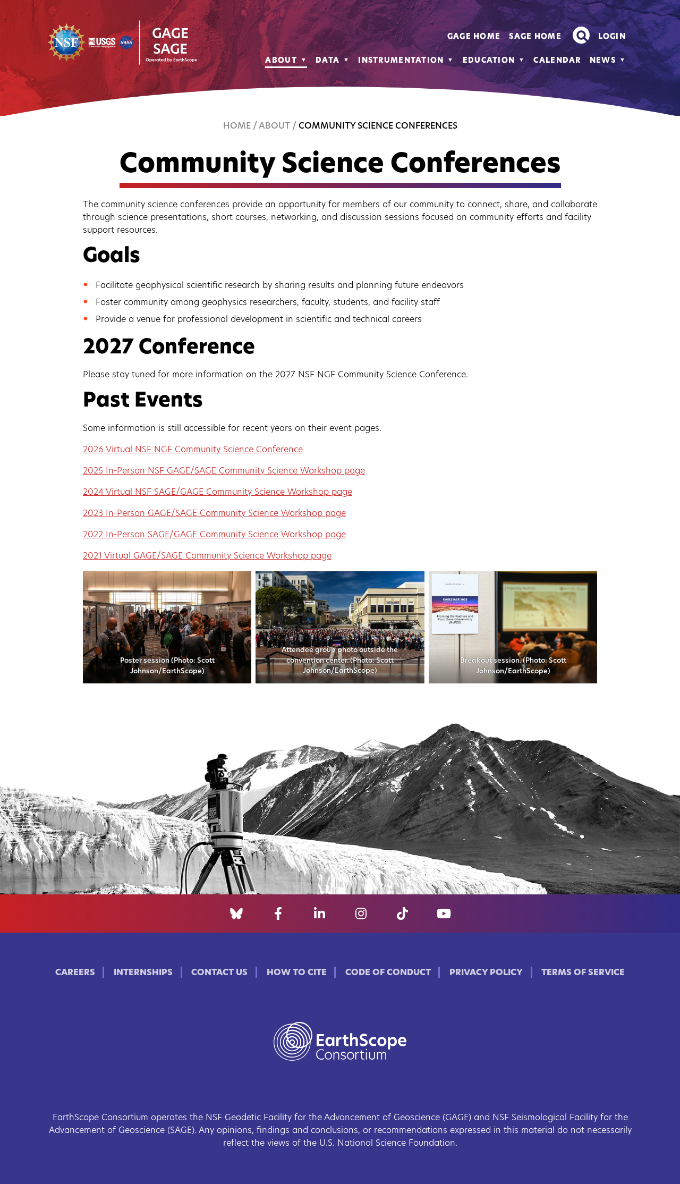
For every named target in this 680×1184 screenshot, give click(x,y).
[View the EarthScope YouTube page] (444, 913)
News (603, 61)
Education (489, 61)
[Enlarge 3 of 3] (583, 585)
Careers (75, 973)
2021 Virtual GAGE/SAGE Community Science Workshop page (207, 556)
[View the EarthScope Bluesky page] (236, 913)
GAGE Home (474, 37)
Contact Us (219, 973)
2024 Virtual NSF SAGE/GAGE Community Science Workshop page (217, 492)
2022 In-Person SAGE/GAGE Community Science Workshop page (214, 535)
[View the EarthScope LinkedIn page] (319, 913)
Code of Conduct (388, 973)
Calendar (557, 61)
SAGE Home (535, 37)
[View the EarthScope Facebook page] (278, 913)
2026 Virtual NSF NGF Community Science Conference (193, 450)
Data (327, 61)
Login (612, 37)
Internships (143, 973)
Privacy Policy (486, 973)
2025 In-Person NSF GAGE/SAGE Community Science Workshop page (224, 471)
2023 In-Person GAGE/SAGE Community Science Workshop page (214, 514)
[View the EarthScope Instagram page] (361, 913)
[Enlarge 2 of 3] (410, 585)
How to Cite (297, 973)
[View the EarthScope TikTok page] (402, 913)
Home (237, 126)
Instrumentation (401, 61)
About (280, 61)
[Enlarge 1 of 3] (237, 585)
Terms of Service (583, 973)
